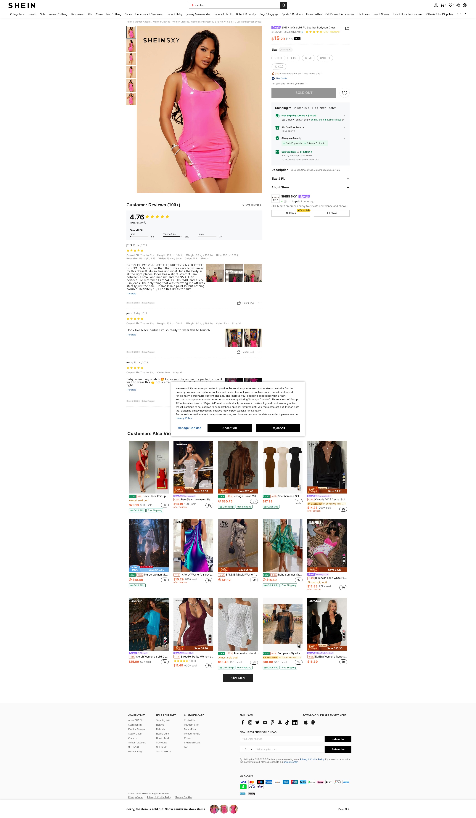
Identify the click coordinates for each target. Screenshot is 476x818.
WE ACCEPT (246, 776)
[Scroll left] (460, 14)
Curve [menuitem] (99, 14)
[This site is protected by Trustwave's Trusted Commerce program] (242, 794)
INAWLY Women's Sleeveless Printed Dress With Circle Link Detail (193, 574)
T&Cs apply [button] (288, 131)
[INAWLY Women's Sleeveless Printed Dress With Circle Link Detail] (193, 545)
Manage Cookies (183, 797)
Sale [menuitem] (42, 14)
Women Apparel (143, 21)
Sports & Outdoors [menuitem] (292, 14)
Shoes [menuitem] (128, 14)
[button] (458, 5)
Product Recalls (192, 733)
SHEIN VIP (161, 747)
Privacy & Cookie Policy (312, 759)
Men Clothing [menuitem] (113, 14)
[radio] (278, 58)
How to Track (162, 738)
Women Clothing (161, 21)
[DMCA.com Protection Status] (251, 794)
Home (129, 21)
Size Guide (161, 742)
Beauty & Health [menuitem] (223, 14)
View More (238, 677)
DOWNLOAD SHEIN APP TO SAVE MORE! (325, 715)
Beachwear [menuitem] (77, 14)
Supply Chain (135, 733)
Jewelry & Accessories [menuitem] (198, 14)
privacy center (291, 762)
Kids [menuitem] (90, 14)
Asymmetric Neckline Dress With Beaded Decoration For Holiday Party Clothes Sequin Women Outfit (238, 653)
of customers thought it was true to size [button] (297, 73)
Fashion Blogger (136, 729)
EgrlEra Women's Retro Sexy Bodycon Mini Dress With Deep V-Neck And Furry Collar (327, 656)
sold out (304, 93)
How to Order (163, 733)
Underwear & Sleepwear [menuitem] (149, 14)
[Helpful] (239, 303)
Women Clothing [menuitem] (58, 14)
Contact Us (189, 720)
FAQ (186, 747)
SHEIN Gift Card (192, 742)
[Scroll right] (465, 14)
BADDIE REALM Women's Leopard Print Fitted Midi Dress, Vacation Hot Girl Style (238, 574)
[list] (269, 722)
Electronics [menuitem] (363, 14)
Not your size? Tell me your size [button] (288, 83)
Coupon (188, 738)
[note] (137, 510)
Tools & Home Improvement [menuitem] (408, 14)
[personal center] (436, 5)
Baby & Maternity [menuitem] (246, 14)
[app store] (305, 724)
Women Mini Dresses (202, 21)
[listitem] (148, 476)
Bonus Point (190, 729)
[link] (443, 5)
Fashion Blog (135, 751)
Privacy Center (135, 797)
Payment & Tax (191, 725)
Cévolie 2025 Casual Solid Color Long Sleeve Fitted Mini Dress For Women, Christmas (327, 499)
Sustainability (135, 725)
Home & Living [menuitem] (175, 14)
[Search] (283, 5)
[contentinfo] (295, 784)
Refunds (160, 729)
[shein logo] (21, 5)
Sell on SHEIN (163, 751)
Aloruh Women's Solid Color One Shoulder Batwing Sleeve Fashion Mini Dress (149, 656)
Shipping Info (163, 720)
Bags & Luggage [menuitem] (269, 14)
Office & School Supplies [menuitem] (439, 14)
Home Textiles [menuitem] (314, 14)
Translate (131, 293)
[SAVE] (345, 93)
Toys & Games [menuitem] (381, 14)
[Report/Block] (260, 303)
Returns (160, 725)
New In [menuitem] (32, 14)
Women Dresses (180, 21)
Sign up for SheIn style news (258, 732)
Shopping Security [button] (292, 138)
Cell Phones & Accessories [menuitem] (339, 14)
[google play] (312, 724)
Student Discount (137, 742)
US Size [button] (284, 49)
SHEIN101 (133, 747)
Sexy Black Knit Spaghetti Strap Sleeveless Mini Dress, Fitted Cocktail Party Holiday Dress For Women (149, 496)
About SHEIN (135, 720)
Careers (132, 738)
